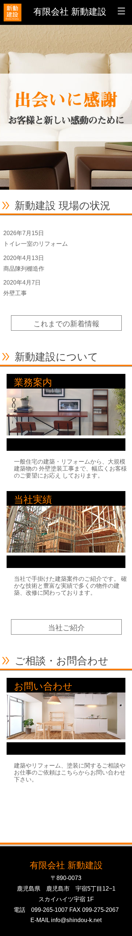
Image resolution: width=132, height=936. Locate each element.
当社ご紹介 (66, 628)
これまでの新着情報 (66, 324)
